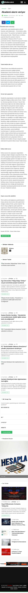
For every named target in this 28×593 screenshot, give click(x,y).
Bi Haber (10, 585)
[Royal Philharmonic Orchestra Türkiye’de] (14, 493)
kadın (12, 588)
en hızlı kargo (9, 587)
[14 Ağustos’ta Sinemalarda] (6, 542)
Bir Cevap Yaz (5, 235)
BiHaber (6, 15)
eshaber (24, 587)
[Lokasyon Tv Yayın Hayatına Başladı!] (6, 551)
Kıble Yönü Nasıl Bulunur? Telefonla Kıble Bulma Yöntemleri (18, 533)
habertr (15, 588)
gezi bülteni (16, 585)
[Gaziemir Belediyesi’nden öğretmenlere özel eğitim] (14, 368)
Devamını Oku (5, 294)
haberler (3, 587)
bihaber (15, 587)
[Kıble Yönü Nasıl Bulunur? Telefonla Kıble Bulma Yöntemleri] (6, 532)
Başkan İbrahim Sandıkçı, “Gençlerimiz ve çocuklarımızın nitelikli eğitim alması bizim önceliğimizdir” (13, 317)
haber (20, 585)
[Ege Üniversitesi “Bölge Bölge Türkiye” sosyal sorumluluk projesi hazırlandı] (14, 270)
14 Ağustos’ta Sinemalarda (19, 541)
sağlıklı (24, 585)
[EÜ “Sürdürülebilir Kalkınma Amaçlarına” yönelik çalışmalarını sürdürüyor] (14, 335)
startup (20, 587)
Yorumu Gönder (6, 432)
